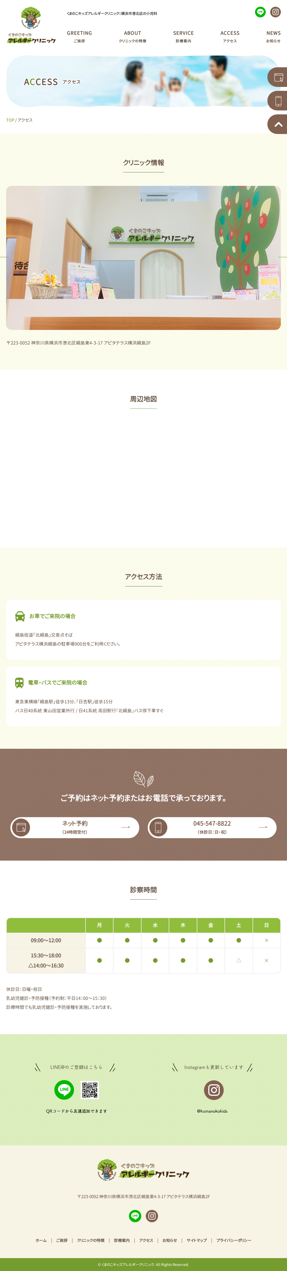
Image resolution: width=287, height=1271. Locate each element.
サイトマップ (197, 1240)
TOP (10, 120)
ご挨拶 (62, 1240)
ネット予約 (75, 827)
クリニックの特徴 (91, 1240)
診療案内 (122, 1240)
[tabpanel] (143, 258)
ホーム (41, 1240)
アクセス (146, 1240)
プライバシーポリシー (233, 1240)
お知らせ (170, 1240)
